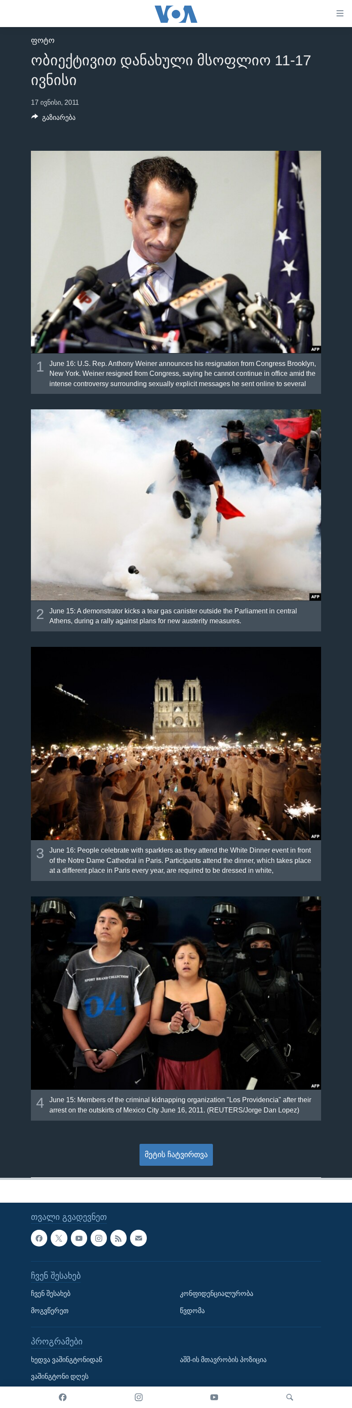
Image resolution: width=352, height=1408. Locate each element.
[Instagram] (138, 1397)
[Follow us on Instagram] (99, 1238)
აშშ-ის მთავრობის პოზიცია (223, 1359)
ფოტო (43, 40)
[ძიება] (290, 1397)
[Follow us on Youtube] (79, 1238)
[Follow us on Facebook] (39, 1238)
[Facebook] (62, 1397)
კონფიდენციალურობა (216, 1293)
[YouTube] (214, 1397)
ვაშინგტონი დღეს (59, 1376)
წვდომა (192, 1310)
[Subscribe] (138, 1238)
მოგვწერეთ (50, 1310)
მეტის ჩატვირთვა (176, 1154)
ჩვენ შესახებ (50, 1293)
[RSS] (118, 1238)
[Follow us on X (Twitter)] (59, 1238)
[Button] (53, 119)
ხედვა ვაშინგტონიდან (66, 1359)
